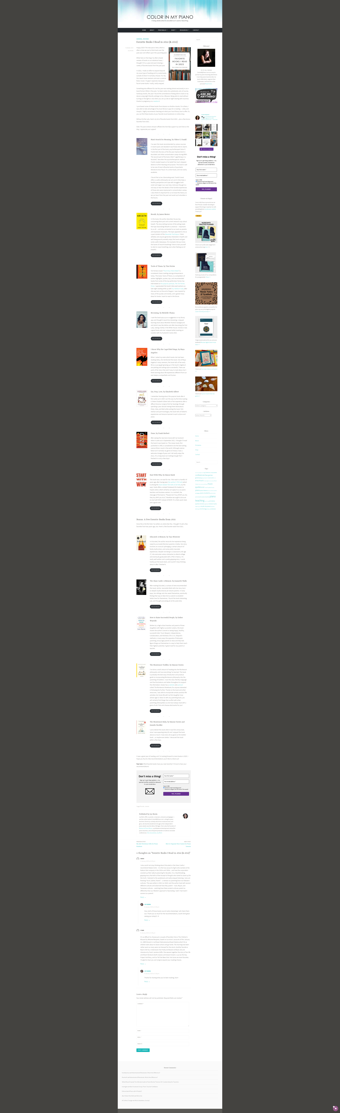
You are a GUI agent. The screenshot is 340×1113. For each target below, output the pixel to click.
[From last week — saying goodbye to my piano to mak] (213, 142)
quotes (197, 504)
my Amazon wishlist (210, 209)
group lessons (204, 478)
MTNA (197, 481)
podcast (180, 685)
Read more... (209, 84)
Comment (140, 1004)
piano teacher (198, 497)
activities (197, 472)
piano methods (211, 490)
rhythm (215, 504)
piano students (205, 493)
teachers (213, 506)
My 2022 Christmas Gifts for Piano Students (147, 844)
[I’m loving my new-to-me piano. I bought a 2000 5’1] (206, 127)
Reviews (146, 39)
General (139, 39)
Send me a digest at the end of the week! (176, 789)
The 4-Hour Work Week (171, 271)
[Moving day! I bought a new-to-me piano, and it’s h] (206, 135)
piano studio (213, 493)
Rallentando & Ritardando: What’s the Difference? (146, 1073)
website (171, 685)
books (142, 806)
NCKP (202, 487)
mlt (215, 478)
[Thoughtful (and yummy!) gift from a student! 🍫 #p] (198, 135)
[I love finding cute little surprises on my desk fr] (198, 127)
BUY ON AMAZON (156, 203)
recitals (202, 504)
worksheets (213, 509)
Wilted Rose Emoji (127, 1082)
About (152, 30)
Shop (173, 30)
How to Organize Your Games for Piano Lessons (178, 844)
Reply (142, 897)
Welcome (139, 1096)
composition (213, 472)
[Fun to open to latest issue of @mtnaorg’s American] (213, 135)
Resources (184, 30)
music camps (211, 480)
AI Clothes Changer (127, 1100)
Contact (196, 30)
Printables (162, 30)
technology (203, 509)
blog (204, 472)
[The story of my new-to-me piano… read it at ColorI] (213, 127)
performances (211, 487)
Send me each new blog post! (172, 788)
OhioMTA (206, 487)
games (210, 475)
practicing (207, 501)
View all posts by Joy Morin (154, 833)
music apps (206, 480)
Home (144, 30)
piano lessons (204, 490)
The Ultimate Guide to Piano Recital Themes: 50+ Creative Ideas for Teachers (156, 1082)
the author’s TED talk (175, 482)
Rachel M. (124, 1077)
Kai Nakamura (126, 1073)
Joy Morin (130, 50)
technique (197, 509)
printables (212, 501)
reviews (147, 806)
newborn (156, 101)
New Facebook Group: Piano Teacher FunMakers (144, 1086)
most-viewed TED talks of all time (170, 485)
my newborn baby (178, 289)
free (206, 475)
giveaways (198, 478)
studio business (205, 506)
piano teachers (205, 497)
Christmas (207, 472)
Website (139, 1044)
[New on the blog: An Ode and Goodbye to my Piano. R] (198, 142)
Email (139, 1037)
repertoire (206, 504)
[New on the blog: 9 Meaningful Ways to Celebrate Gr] (206, 142)
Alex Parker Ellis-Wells (128, 1096)
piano (197, 490)
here (206, 247)
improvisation (211, 478)
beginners (201, 472)
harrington (125, 1086)
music (201, 480)
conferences (200, 475)
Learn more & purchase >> (202, 311)
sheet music (197, 506)
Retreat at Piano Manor (145, 828)
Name (139, 1030)
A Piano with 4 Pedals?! (135, 1091)
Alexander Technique (172, 234)
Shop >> (208, 277)
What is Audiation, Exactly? (142, 1100)
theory (208, 509)
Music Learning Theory (203, 484)
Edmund (124, 1091)
